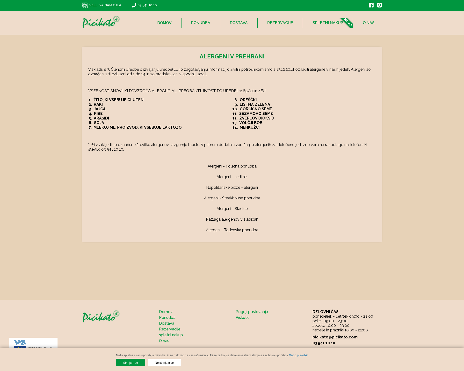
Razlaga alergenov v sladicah (232, 219)
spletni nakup (328, 23)
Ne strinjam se (164, 362)
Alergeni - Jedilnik (232, 177)
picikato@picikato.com (335, 337)
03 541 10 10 (147, 5)
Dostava (239, 23)
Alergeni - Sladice (232, 208)
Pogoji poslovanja (252, 311)
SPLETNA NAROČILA (105, 5)
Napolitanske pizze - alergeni (232, 187)
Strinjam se (130, 362)
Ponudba (200, 23)
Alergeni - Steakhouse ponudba (232, 198)
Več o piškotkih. (299, 355)
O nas (369, 23)
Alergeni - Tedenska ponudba (232, 230)
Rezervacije (280, 23)
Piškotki (242, 317)
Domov (164, 23)
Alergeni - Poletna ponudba (232, 166)
